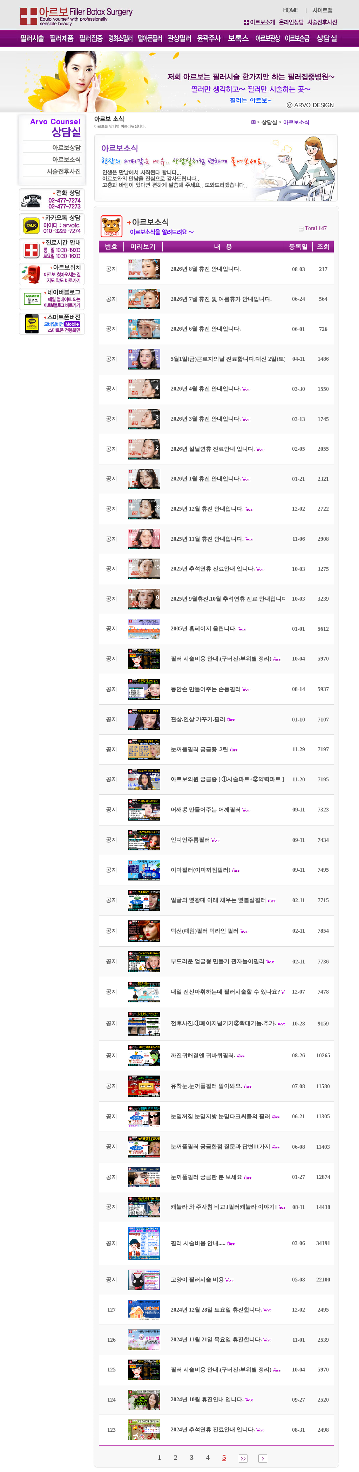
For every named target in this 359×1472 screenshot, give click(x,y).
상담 (267, 122)
